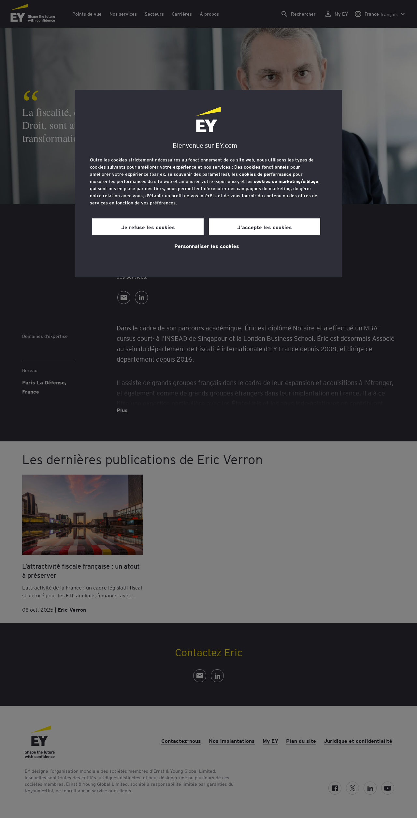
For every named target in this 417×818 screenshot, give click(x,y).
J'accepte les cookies (264, 226)
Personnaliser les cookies (206, 245)
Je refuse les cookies (148, 226)
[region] (208, 183)
